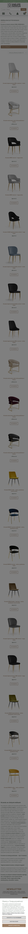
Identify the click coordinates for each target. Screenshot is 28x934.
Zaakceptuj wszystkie (14, 925)
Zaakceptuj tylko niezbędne (14, 917)
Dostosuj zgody (14, 921)
